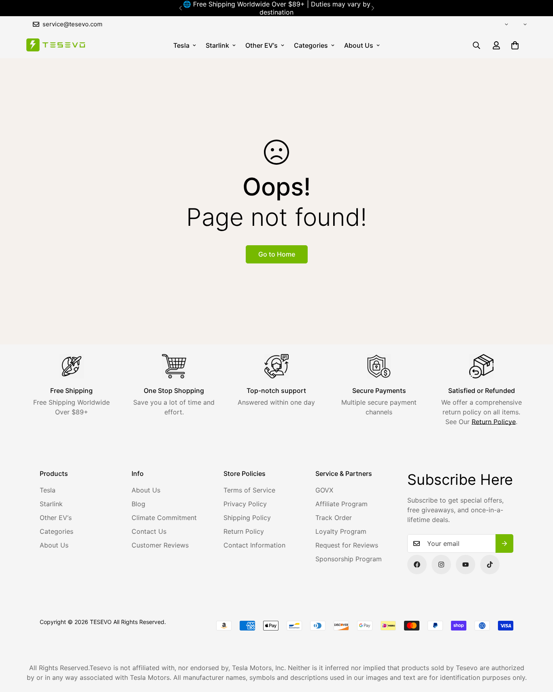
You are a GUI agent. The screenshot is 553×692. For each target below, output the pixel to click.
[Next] (373, 8)
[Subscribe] (504, 543)
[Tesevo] (55, 45)
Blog (138, 504)
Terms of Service (249, 490)
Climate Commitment (164, 518)
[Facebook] (417, 564)
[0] (515, 45)
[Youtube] (465, 564)
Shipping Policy (247, 518)
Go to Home (276, 254)
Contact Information (254, 545)
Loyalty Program (340, 531)
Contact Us (149, 531)
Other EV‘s (261, 45)
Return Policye (494, 422)
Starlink (217, 45)
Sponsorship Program (348, 559)
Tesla (181, 45)
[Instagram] (441, 564)
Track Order (333, 518)
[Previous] (180, 8)
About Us (358, 45)
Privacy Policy (245, 504)
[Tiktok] (490, 564)
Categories (311, 45)
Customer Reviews (160, 545)
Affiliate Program (341, 504)
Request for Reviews (346, 545)
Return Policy (243, 531)
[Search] (476, 45)
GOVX (324, 490)
